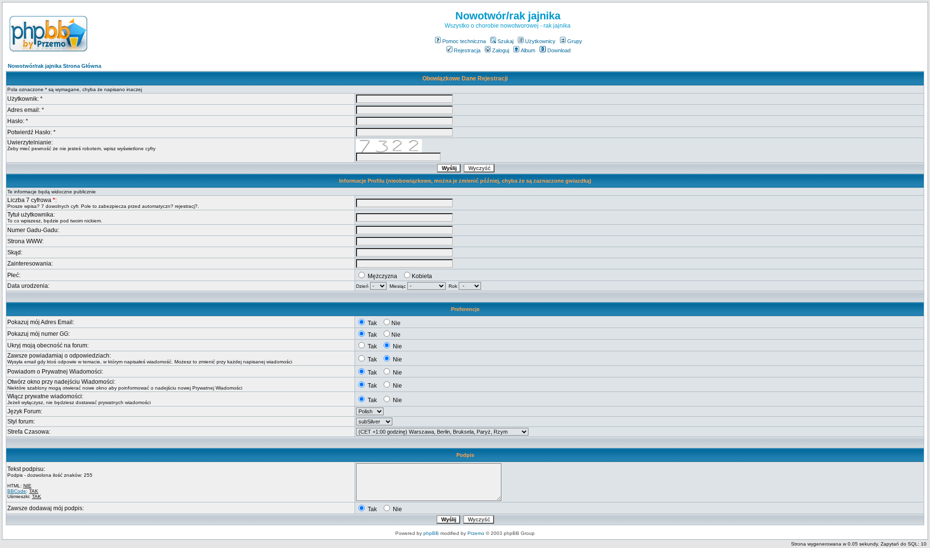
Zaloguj (500, 50)
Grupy (574, 41)
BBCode (16, 491)
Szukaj (505, 41)
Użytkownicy (540, 41)
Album (528, 50)
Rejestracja (467, 50)
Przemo (475, 533)
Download (559, 50)
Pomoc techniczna (464, 41)
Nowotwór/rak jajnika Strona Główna (54, 66)
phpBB (431, 533)
